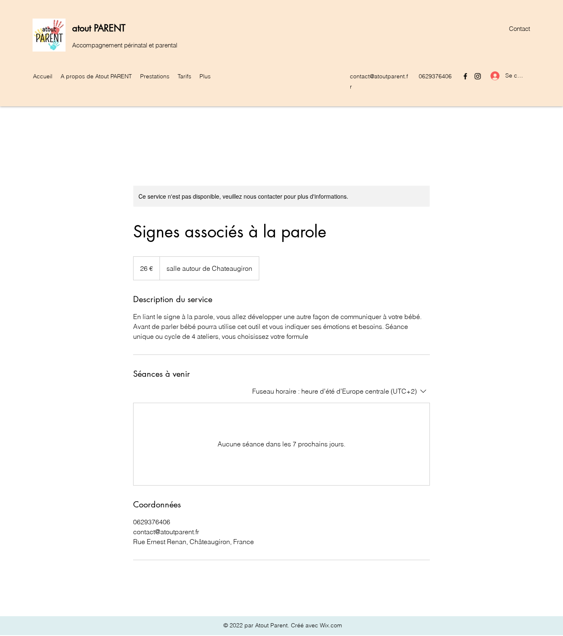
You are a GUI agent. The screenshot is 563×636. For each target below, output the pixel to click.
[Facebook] (465, 76)
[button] (96, 76)
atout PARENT (98, 28)
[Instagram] (478, 76)
